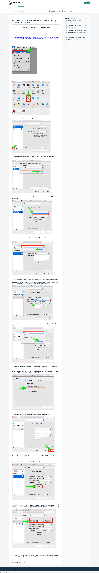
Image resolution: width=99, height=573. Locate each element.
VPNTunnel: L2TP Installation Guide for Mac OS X (78, 23)
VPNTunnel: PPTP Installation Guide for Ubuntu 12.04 (79, 30)
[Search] (12, 11)
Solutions (21, 8)
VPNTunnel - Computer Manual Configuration (77, 39)
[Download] (47, 277)
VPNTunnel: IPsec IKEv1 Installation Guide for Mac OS (79, 37)
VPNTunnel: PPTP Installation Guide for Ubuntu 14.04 (79, 32)
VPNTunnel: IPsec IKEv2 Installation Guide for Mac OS (79, 42)
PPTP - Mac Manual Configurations (44, 18)
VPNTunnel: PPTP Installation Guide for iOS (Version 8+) (79, 27)
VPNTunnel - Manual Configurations (27, 18)
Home (12, 8)
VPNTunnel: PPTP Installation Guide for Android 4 (78, 35)
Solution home (15, 18)
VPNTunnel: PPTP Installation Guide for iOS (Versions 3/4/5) (80, 25)
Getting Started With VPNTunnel (74, 20)
